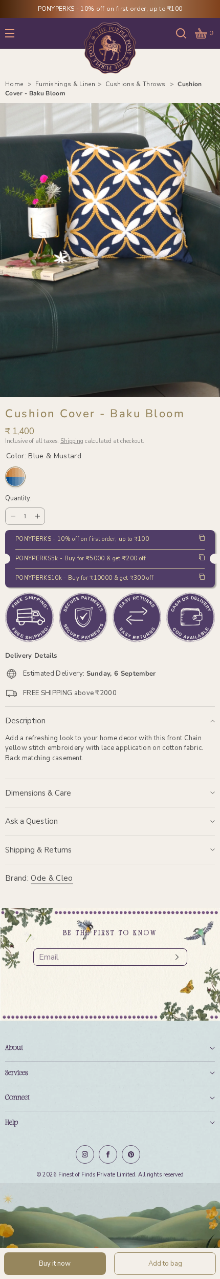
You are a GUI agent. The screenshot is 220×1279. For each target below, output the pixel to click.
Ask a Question (31, 821)
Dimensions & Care (38, 793)
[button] (181, 33)
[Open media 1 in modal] (110, 250)
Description (25, 721)
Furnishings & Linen (65, 84)
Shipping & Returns (38, 850)
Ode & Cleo (52, 878)
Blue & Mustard (15, 476)
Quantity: (18, 499)
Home (15, 84)
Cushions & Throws (136, 84)
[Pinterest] (131, 1154)
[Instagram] (85, 1154)
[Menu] (17, 33)
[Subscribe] (174, 957)
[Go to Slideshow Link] (110, 1231)
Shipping (71, 441)
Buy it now (55, 1263)
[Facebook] (108, 1154)
